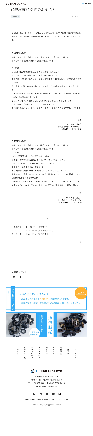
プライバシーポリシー (46, 405)
